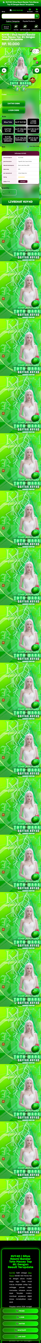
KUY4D (12, 1273)
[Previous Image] (4, 70)
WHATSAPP (22, 1330)
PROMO (22, 1311)
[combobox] (18, 16)
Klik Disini (22, 181)
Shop (3, 11)
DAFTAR (22, 1324)
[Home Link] (16, 10)
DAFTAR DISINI (14, 103)
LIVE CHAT (22, 1336)
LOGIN (21, 1317)
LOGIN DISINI (13, 110)
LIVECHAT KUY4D (20, 201)
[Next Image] (37, 70)
